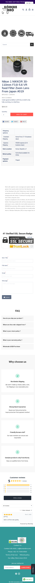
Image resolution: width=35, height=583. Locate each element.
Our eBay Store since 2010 (17, 558)
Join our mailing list (18, 563)
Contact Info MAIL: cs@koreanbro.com (17, 548)
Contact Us (17, 545)
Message (5, 281)
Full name (5, 265)
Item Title (5, 258)
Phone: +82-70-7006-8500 (17, 552)
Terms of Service (12, 555)
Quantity (4, 111)
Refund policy (25, 555)
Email (4, 273)
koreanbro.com (18, 582)
